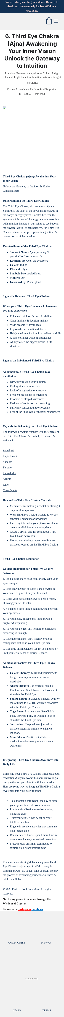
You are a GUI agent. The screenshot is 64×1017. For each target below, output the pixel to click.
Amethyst (8, 450)
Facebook (37, 909)
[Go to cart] (49, 21)
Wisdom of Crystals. (15, 903)
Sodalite (7, 461)
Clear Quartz (10, 490)
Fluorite (7, 467)
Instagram (24, 909)
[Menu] (56, 21)
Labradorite (9, 473)
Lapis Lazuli (10, 456)
